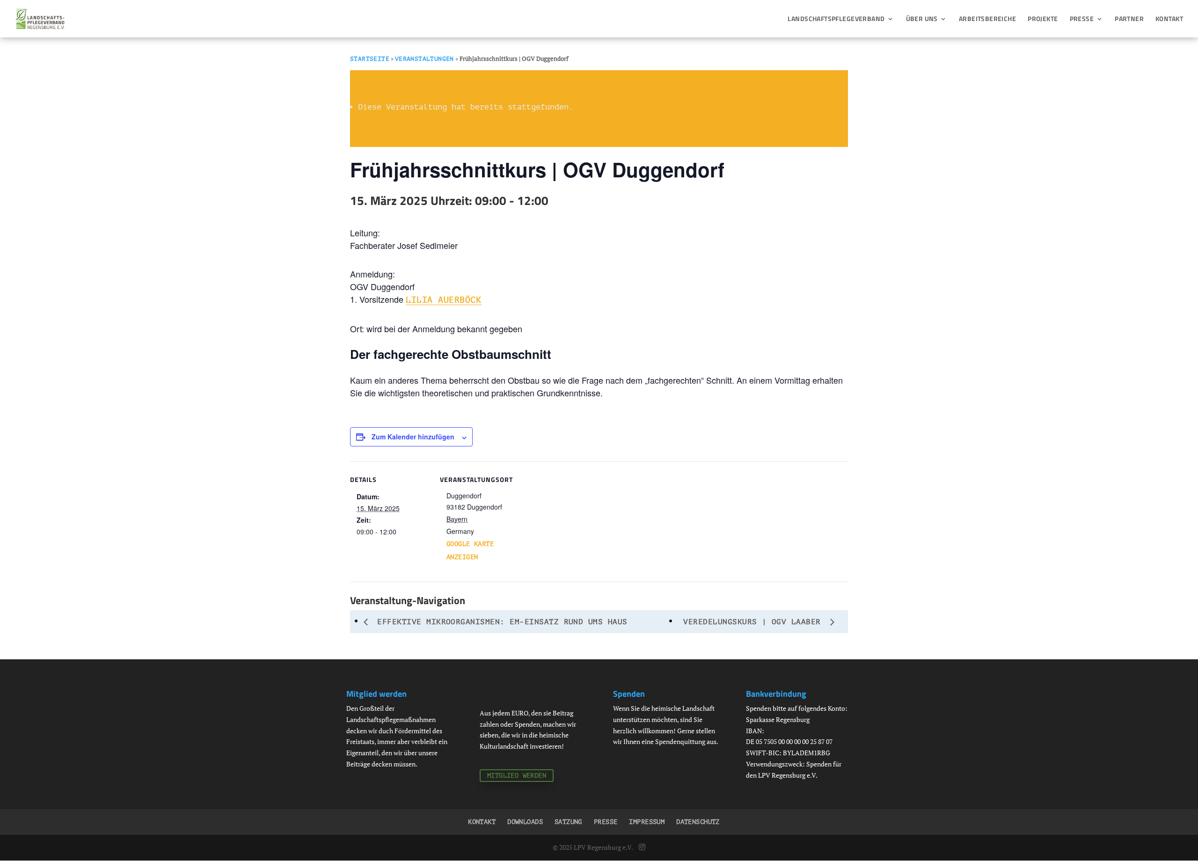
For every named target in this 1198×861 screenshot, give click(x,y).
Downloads (525, 821)
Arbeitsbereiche (987, 19)
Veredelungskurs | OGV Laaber (754, 622)
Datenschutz (698, 821)
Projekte (1043, 19)
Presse (1082, 19)
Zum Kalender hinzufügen (413, 436)
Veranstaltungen (424, 58)
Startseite (369, 58)
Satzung (568, 821)
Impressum (647, 821)
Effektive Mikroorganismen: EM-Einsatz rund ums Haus (500, 622)
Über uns (922, 19)
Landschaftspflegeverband (836, 19)
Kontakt (1169, 19)
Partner (1129, 19)
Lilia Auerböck (444, 300)
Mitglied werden (516, 775)
